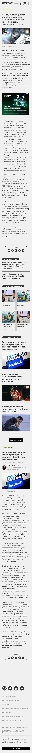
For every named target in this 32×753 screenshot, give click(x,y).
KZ (25, 3)
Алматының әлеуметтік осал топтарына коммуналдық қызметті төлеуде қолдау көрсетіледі (14, 266)
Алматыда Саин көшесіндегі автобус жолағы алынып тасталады (12, 378)
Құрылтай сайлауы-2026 (13, 720)
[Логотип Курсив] (7, 3)
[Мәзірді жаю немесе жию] (29, 3)
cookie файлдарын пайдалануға (14, 743)
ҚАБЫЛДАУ (16, 748)
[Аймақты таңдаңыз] (21, 3)
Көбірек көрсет (16, 440)
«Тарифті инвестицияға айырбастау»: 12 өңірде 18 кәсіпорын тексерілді (13, 276)
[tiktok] (10, 688)
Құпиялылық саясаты (12, 700)
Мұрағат (7, 704)
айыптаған (17, 525)
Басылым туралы (10, 696)
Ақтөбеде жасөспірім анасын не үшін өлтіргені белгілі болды (15, 409)
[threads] (16, 688)
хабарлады (17, 509)
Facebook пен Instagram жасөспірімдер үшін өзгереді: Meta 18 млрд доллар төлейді (14, 345)
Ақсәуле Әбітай (13, 465)
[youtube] (22, 688)
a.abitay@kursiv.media (13, 469)
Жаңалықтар (7, 10)
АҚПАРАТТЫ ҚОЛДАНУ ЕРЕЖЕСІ (14, 716)
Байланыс (8, 712)
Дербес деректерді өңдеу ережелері (16, 708)
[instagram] (4, 688)
